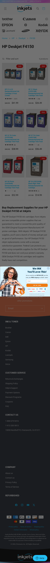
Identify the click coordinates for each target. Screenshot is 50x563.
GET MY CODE (37, 285)
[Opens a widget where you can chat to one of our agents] (40, 558)
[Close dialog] (48, 268)
